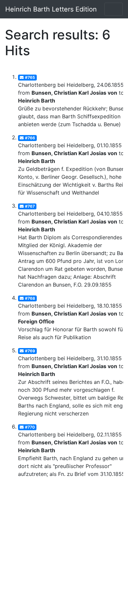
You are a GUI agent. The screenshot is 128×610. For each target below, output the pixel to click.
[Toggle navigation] (113, 9)
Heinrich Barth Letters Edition (51, 9)
